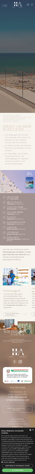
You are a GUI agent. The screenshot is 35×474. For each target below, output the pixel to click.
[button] (17, 462)
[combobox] (30, 430)
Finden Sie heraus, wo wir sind (16, 409)
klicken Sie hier (23, 460)
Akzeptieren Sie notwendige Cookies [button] (17, 466)
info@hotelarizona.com (17, 400)
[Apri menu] (4, 5)
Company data (17, 426)
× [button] (33, 430)
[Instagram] (20, 362)
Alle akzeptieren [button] (17, 470)
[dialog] (17, 451)
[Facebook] (14, 362)
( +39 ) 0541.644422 (17, 397)
